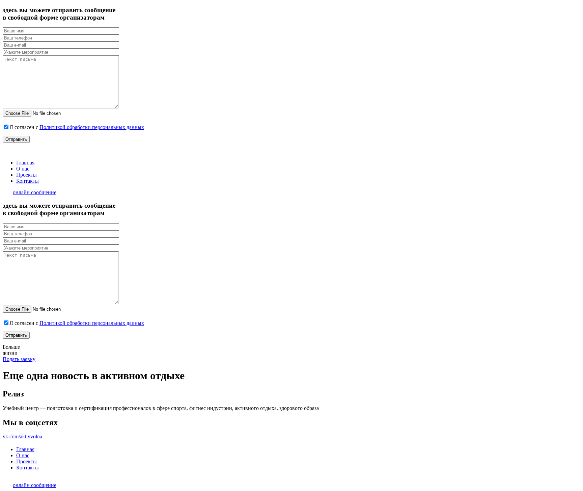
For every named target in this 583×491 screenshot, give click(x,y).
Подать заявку (19, 359)
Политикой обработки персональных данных (91, 127)
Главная (25, 162)
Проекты (26, 175)
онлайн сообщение (34, 192)
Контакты (27, 181)
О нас (22, 169)
